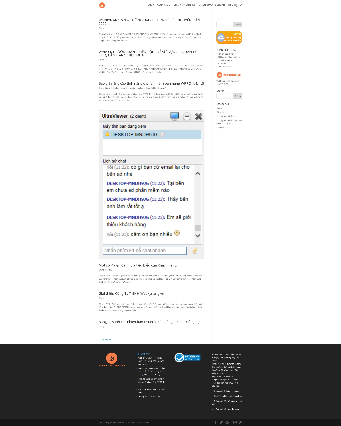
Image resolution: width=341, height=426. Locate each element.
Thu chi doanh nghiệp (227, 54)
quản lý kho (221, 127)
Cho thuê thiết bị (225, 66)
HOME (150, 5)
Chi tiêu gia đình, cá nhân (229, 57)
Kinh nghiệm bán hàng (114, 88)
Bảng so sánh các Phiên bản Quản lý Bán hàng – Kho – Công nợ (149, 321)
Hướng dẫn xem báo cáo (149, 396)
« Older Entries (105, 339)
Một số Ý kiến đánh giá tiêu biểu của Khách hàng (138, 265)
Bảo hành (222, 63)
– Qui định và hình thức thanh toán (227, 396)
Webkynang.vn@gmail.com (227, 81)
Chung (101, 28)
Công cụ (108, 270)
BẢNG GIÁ (162, 5)
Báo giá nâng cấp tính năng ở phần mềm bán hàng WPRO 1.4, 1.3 (151, 83)
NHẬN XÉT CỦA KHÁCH (211, 5)
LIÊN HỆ (232, 5)
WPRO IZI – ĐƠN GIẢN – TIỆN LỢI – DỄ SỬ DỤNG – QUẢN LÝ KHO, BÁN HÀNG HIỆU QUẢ (148, 53)
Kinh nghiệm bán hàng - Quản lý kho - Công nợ (145, 88)
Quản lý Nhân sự (225, 60)
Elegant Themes (118, 422)
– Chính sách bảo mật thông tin (225, 409)
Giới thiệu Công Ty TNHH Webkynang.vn (131, 293)
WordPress (144, 422)
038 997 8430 (222, 84)
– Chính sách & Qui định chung (225, 391)
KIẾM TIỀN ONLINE (185, 5)
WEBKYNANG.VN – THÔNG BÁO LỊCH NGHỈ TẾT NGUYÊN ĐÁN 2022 (149, 22)
